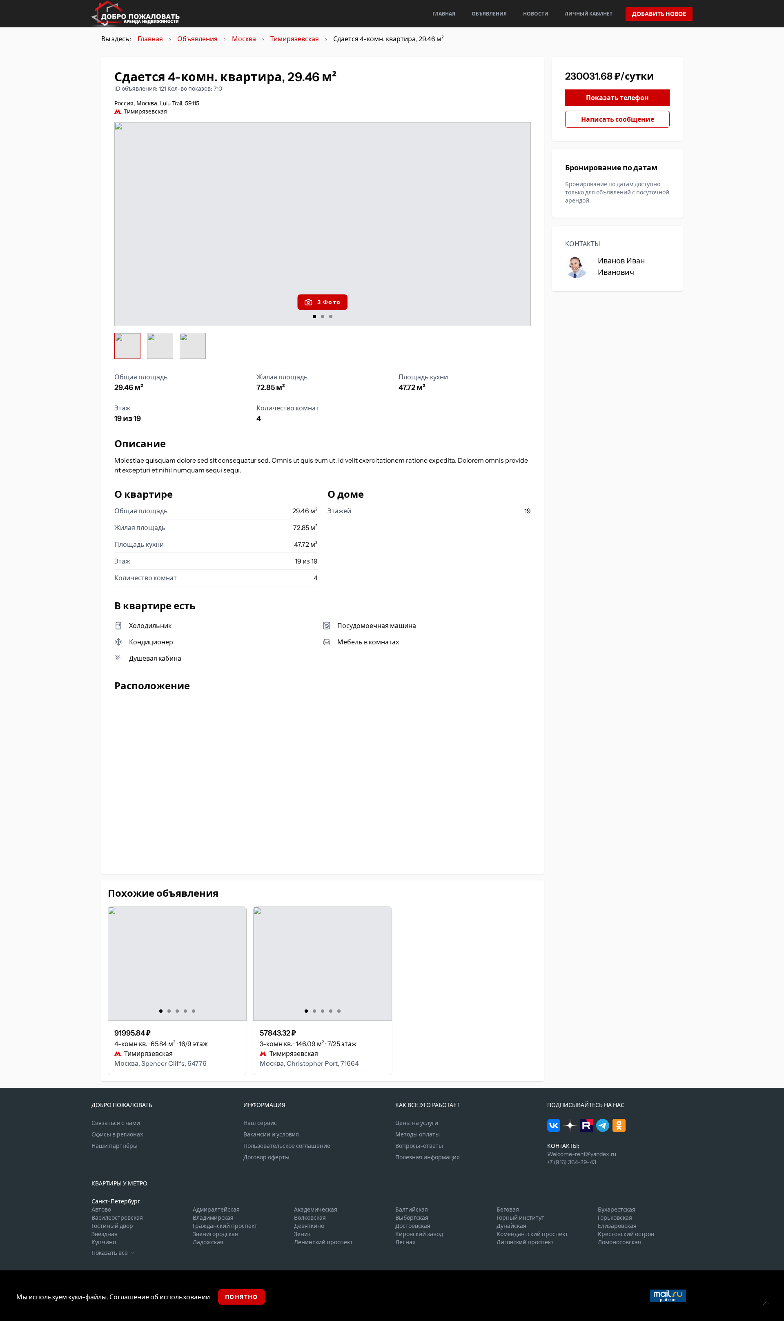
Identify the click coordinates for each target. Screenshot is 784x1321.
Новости (535, 14)
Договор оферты (266, 1157)
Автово (101, 1209)
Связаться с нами (115, 1123)
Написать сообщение (617, 119)
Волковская (310, 1217)
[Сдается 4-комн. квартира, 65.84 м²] (177, 964)
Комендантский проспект (532, 1234)
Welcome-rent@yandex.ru (581, 1154)
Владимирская (213, 1217)
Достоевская (412, 1226)
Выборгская (411, 1217)
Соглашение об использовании (159, 1297)
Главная (443, 14)
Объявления (489, 14)
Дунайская (511, 1226)
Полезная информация (427, 1157)
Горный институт (520, 1217)
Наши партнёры (114, 1145)
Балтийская (411, 1209)
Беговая (508, 1209)
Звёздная (104, 1234)
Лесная (405, 1242)
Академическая (315, 1209)
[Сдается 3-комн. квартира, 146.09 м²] (322, 964)
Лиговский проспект (525, 1242)
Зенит (302, 1234)
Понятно (241, 1297)
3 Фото (329, 302)
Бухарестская (616, 1209)
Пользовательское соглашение (286, 1145)
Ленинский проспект (323, 1242)
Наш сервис (260, 1123)
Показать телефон (617, 98)
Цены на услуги (416, 1123)
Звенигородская (215, 1234)
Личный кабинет (588, 14)
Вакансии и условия (271, 1134)
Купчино (103, 1242)
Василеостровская (117, 1217)
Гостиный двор (112, 1226)
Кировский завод (419, 1234)
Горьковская (615, 1217)
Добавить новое (659, 14)
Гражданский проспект (225, 1226)
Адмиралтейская (216, 1209)
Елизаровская (617, 1226)
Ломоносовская (619, 1242)
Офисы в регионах (117, 1134)
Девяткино (309, 1226)
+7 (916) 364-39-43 (571, 1162)
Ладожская (208, 1242)
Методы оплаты (417, 1134)
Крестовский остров (626, 1234)
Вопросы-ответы (419, 1145)
